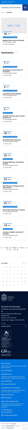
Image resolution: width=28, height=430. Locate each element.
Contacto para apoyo (8, 394)
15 (7, 247)
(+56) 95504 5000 (7, 381)
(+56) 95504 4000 (7, 370)
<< (1, 247)
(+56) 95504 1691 (7, 409)
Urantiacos (13, 423)
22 (15, 249)
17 (7, 249)
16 (9, 247)
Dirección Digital (9, 425)
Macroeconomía (7, 112)
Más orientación (7, 397)
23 (17, 249)
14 (5, 247)
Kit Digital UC (10, 428)
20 (15, 247)
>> (27, 247)
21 (17, 247)
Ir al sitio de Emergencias (9, 384)
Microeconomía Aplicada (10, 37)
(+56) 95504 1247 (7, 412)
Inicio (2, 12)
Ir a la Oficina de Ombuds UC (10, 415)
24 (20, 247)
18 (9, 249)
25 (22, 247)
